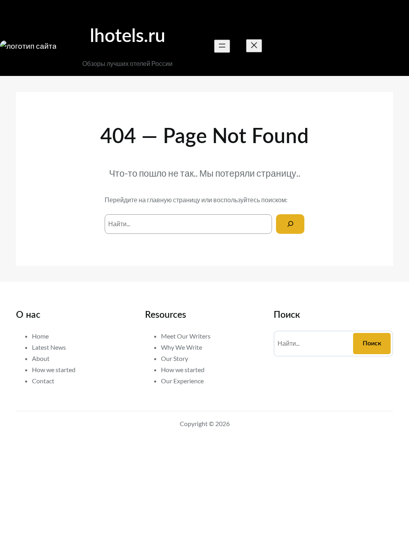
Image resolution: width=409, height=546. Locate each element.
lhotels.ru (127, 36)
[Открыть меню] (222, 46)
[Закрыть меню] (254, 45)
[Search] (290, 224)
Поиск (372, 343)
